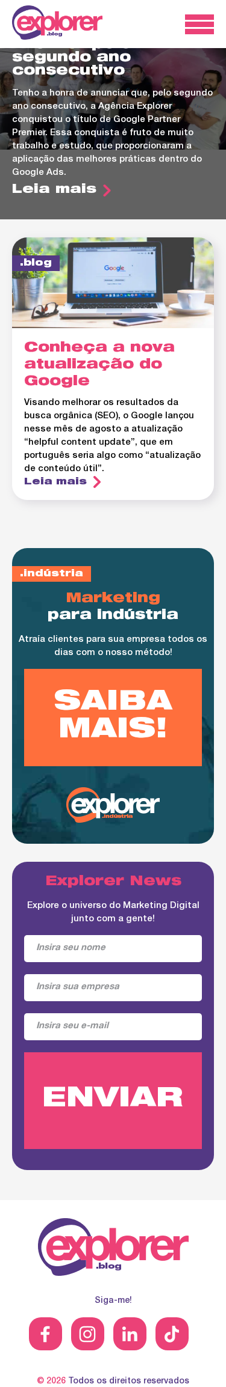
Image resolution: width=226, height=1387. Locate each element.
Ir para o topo (200, 1361)
